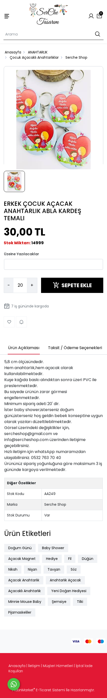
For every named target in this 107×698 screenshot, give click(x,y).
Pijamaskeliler (19, 612)
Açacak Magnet (22, 558)
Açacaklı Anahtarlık (24, 590)
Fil (69, 558)
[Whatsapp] (13, 684)
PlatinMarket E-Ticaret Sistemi (38, 690)
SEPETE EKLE (76, 285)
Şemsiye (59, 601)
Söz (74, 569)
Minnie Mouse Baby (24, 601)
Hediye (52, 558)
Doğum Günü (20, 547)
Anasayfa (16, 665)
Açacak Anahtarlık (23, 580)
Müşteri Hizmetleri (58, 665)
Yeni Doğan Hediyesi (68, 590)
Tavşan (54, 569)
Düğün (87, 558)
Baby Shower (53, 547)
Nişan (32, 569)
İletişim (34, 665)
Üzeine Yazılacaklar (21, 253)
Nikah (12, 569)
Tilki (80, 601)
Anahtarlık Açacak (65, 580)
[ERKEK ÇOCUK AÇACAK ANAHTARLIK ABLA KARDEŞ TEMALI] (53, 120)
